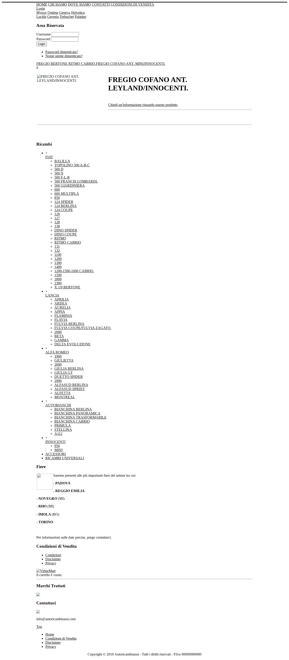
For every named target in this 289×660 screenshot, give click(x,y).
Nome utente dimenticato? (64, 56)
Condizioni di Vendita (61, 638)
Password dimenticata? (61, 52)
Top (39, 627)
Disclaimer (53, 642)
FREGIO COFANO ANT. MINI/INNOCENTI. (130, 64)
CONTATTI (101, 4)
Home (49, 634)
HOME (41, 4)
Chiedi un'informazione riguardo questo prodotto (142, 105)
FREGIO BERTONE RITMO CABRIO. (66, 64)
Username (43, 34)
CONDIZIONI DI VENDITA (132, 4)
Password (43, 39)
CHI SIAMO (57, 4)
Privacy (50, 646)
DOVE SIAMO (79, 4)
